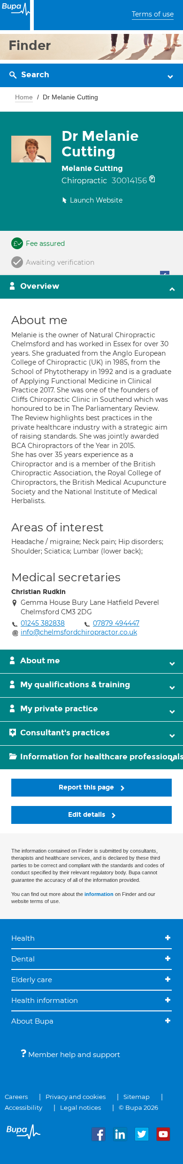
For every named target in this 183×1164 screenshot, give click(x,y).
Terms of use (153, 14)
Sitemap (136, 1096)
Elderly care (31, 979)
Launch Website (96, 200)
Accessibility (23, 1107)
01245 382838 (43, 623)
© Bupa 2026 (138, 1107)
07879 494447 (116, 623)
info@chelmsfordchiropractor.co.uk (79, 632)
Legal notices (80, 1107)
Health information (44, 1000)
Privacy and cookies (76, 1096)
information (99, 894)
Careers (16, 1096)
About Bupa (32, 1021)
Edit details (87, 815)
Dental (23, 958)
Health (23, 938)
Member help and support (73, 1054)
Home (24, 97)
